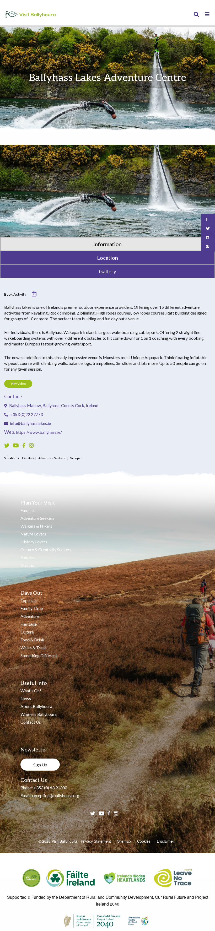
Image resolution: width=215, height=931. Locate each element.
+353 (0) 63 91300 (50, 787)
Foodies (27, 557)
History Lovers (33, 541)
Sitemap (124, 841)
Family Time (31, 608)
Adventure (29, 616)
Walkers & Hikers (36, 525)
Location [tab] (107, 258)
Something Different (38, 655)
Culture (27, 631)
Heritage (28, 623)
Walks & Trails (33, 647)
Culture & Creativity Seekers (45, 549)
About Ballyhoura (36, 706)
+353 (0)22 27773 (26, 414)
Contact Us (30, 721)
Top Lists (28, 600)
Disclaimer (165, 841)
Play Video (18, 384)
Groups (27, 565)
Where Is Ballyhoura (38, 714)
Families (27, 510)
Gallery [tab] (107, 271)
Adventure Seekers (37, 518)
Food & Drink (32, 639)
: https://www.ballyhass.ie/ (33, 432)
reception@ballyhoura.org (55, 795)
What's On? (30, 690)
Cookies (143, 841)
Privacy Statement (96, 841)
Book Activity (15, 294)
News (25, 698)
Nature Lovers (33, 533)
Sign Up (40, 764)
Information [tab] (107, 244)
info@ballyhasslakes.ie (30, 423)
